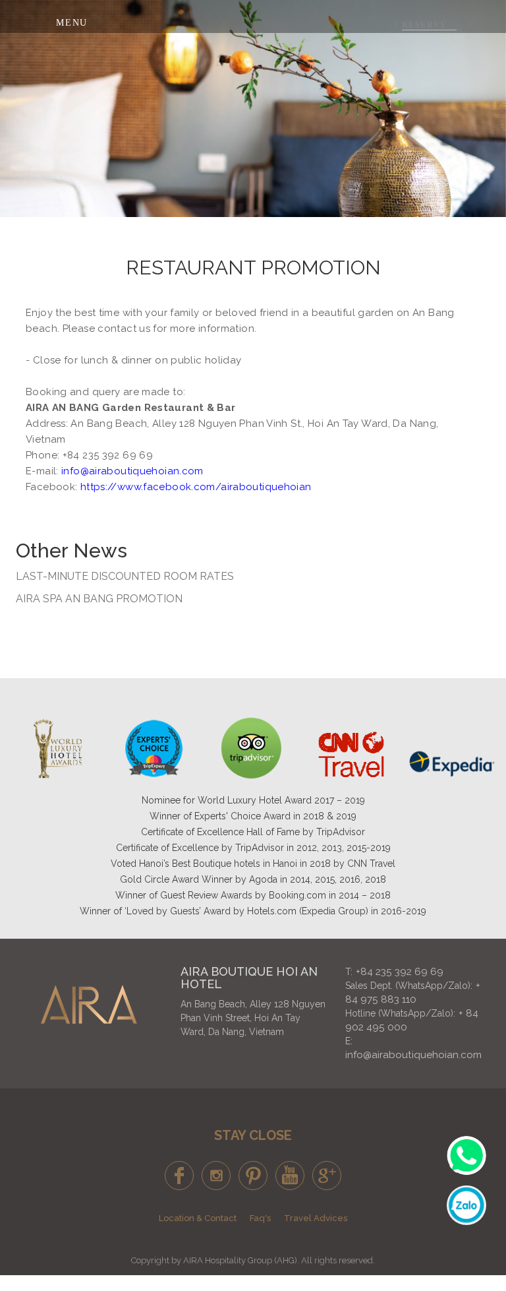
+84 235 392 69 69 (399, 972)
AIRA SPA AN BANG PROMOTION (99, 598)
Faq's (260, 1218)
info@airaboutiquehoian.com (413, 1055)
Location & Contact (198, 1218)
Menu (72, 23)
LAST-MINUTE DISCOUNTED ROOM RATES (125, 576)
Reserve (424, 25)
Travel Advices (315, 1218)
